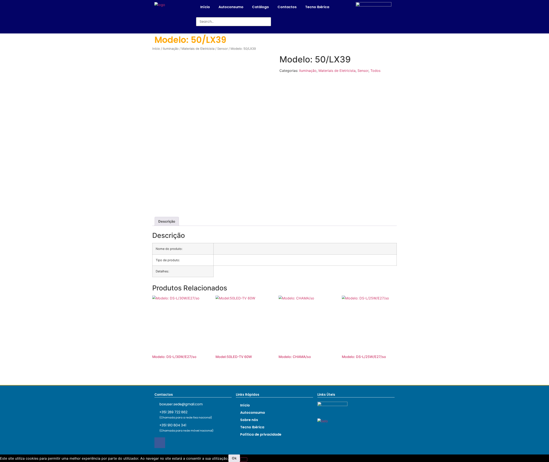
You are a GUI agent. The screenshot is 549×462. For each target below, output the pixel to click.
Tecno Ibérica (317, 7)
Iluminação (171, 49)
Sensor (222, 49)
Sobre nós (249, 419)
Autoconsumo (231, 7)
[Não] (243, 459)
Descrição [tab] (166, 221)
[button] (233, 14)
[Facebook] (159, 442)
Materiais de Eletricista (197, 49)
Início (205, 7)
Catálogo (260, 7)
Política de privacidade (260, 434)
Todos (375, 70)
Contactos (287, 7)
